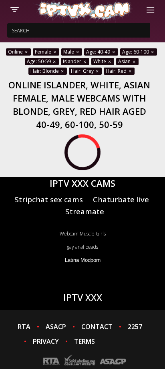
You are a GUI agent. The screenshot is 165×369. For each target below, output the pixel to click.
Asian (125, 61)
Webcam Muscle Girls (83, 233)
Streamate (84, 211)
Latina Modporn (83, 260)
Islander (72, 61)
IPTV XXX (82, 297)
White (100, 61)
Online (16, 51)
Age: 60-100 (136, 51)
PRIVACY (46, 341)
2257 (135, 326)
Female (43, 51)
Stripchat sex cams (48, 199)
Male (69, 51)
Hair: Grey (83, 71)
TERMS (84, 341)
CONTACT (97, 326)
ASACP (56, 326)
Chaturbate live (121, 199)
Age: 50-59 (39, 61)
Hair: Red (117, 71)
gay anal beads (82, 246)
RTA (24, 326)
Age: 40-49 (98, 51)
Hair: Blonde (45, 71)
